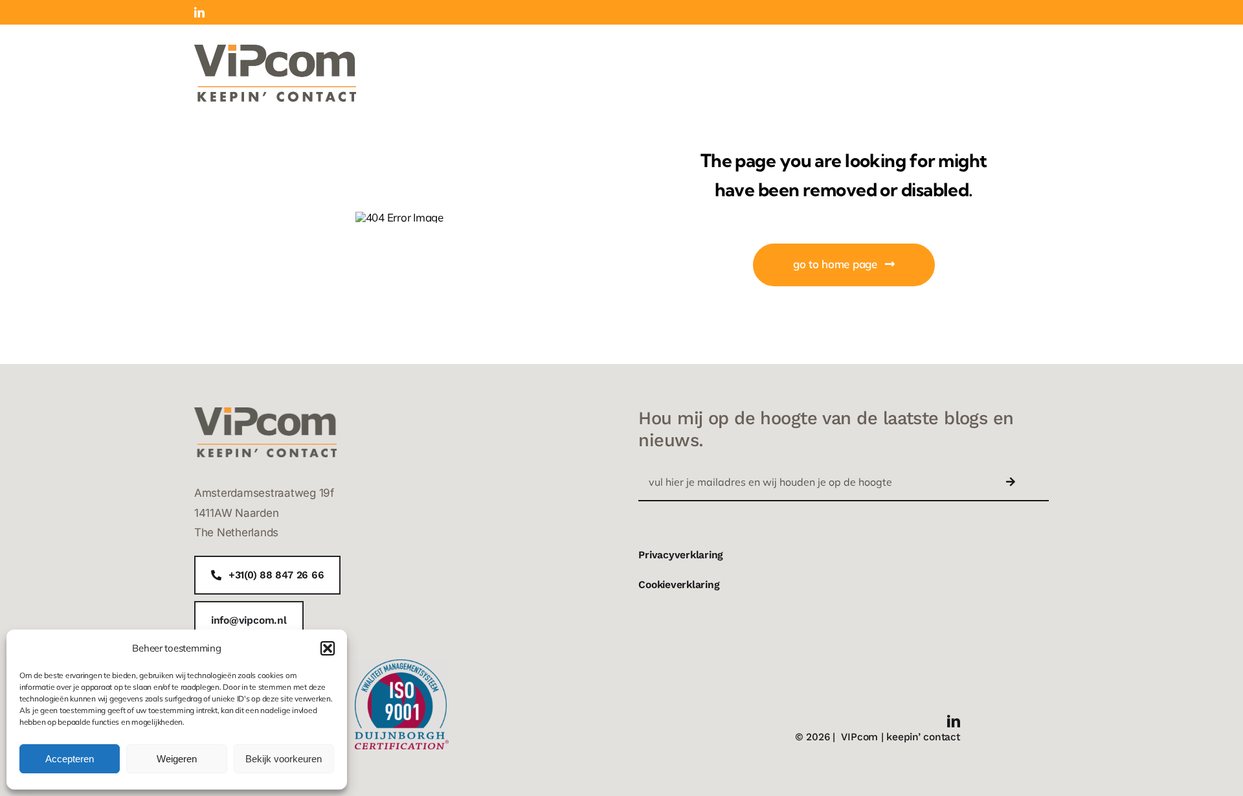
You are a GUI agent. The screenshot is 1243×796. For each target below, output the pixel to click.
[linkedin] (953, 721)
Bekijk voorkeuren (283, 758)
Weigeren (177, 758)
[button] (327, 648)
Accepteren (69, 758)
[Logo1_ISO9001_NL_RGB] (402, 665)
